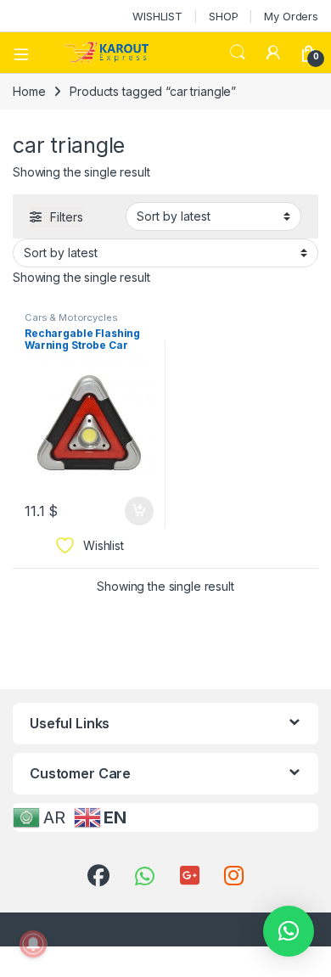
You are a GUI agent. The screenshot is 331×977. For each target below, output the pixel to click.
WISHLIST (157, 16)
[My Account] (273, 52)
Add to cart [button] (139, 511)
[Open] (27, 52)
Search (237, 52)
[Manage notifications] (33, 943)
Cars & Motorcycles (71, 317)
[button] (288, 931)
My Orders (291, 16)
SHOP (223, 16)
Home (29, 91)
